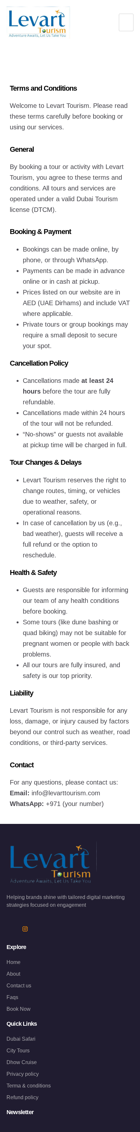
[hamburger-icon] (126, 22)
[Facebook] (11, 929)
